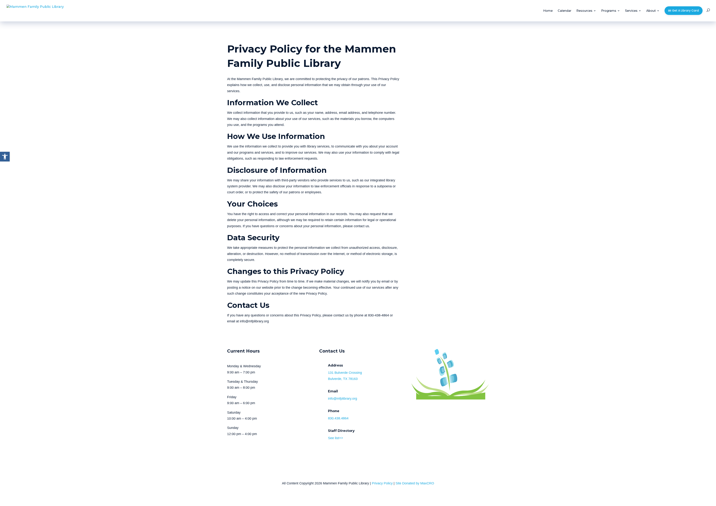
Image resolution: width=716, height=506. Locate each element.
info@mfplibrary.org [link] (342, 398)
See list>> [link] (335, 438)
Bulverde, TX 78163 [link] (343, 379)
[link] (5, 156)
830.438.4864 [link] (338, 418)
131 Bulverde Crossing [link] (345, 373)
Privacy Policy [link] (382, 483)
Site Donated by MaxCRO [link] (414, 483)
